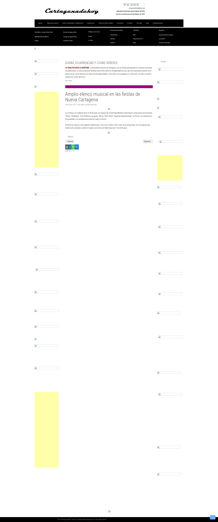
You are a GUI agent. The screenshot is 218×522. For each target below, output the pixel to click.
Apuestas (161, 30)
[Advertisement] (47, 130)
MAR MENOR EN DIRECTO (42, 37)
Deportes (112, 43)
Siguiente (147, 141)
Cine (147, 23)
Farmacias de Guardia (116, 30)
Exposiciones (158, 23)
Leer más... (69, 81)
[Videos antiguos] (135, 5)
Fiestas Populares (106, 23)
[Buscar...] (141, 5)
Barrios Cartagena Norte (70, 32)
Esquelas (112, 39)
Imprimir (70, 137)
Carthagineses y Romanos (72, 23)
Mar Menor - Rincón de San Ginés (44, 32)
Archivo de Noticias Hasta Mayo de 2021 (130, 14)
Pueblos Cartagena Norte (70, 37)
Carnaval (91, 23)
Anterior (70, 141)
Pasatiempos (113, 35)
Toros (134, 35)
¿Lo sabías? (162, 39)
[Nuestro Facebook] (125, 5)
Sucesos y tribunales (164, 43)
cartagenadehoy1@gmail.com (137, 8)
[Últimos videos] (132, 5)
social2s (72, 151)
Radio (134, 43)
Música (130, 23)
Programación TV (138, 39)
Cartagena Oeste (68, 41)
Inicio (40, 23)
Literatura (136, 30)
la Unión (90, 40)
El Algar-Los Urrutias (94, 32)
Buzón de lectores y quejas (166, 35)
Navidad (120, 23)
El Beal (90, 36)
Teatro (139, 23)
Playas (36, 41)
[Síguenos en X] (128, 5)
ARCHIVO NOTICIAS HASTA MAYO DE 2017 (130, 11)
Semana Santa (53, 23)
